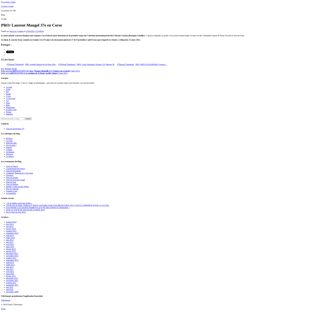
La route (9, 141)
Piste (8, 103)
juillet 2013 (10, 238)
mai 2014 (9, 226)
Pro (2, 69)
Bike (8, 105)
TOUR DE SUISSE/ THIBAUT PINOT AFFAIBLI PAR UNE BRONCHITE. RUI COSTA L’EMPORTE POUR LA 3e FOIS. (57, 205)
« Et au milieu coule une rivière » (19, 203)
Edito (8, 89)
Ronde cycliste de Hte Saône (17, 187)
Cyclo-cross (10, 98)
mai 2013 (9, 242)
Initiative (9, 114)
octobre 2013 (11, 231)
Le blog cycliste (7, 6)
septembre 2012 (12, 260)
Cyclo (8, 96)
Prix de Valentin (12, 189)
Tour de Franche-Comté (15, 180)
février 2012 (11, 276)
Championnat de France (15, 169)
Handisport (10, 107)
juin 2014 (10, 224)
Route (14, 69)
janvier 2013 (11, 251)
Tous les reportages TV (15, 129)
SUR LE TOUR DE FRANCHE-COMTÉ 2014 (25, 210)
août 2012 (10, 262)
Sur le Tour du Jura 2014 (16, 212)
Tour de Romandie (13, 171)
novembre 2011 (12, 280)
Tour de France (12, 166)
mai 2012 (9, 269)
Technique (10, 152)
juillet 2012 (10, 265)
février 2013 (11, 249)
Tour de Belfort (12, 184)
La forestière (11, 193)
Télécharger (5, 300)
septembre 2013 (12, 233)
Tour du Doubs (12, 178)
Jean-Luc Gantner (17, 31)
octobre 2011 (11, 283)
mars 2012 (10, 274)
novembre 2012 (12, 256)
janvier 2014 (11, 229)
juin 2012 (10, 267)
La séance (10, 156)
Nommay (9, 175)
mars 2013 (10, 247)
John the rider (11, 143)
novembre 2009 (12, 292)
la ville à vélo (11, 110)
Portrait (9, 147)
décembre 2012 (12, 253)
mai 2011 (9, 287)
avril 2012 (10, 271)
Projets (8, 112)
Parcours (9, 154)
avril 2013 (10, 244)
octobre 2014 (11, 222)
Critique (9, 150)
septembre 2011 (12, 285)
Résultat (8, 69)
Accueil (9, 87)
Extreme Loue (11, 191)
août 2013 (10, 235)
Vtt (7, 101)
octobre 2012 (11, 258)
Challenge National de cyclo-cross (19, 173)
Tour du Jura (11, 182)
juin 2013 (10, 240)
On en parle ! (11, 145)
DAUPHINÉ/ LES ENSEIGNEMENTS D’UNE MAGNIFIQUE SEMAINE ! (37, 208)
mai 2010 (9, 289)
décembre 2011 (12, 278)
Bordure (9, 138)
